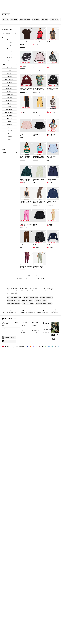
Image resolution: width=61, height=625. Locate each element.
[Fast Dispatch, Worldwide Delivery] (43, 311)
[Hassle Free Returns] (23, 311)
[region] (30, 19)
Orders (22, 330)
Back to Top (55, 318)
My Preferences (34, 328)
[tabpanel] (11, 328)
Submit (18, 328)
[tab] (3, 325)
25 (38, 278)
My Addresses (34, 327)
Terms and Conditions (35, 330)
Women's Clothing (7, 13)
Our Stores (23, 332)
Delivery (22, 327)
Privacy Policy (34, 332)
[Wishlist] (32, 29)
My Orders (34, 325)
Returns (22, 328)
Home (3, 13)
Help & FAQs (23, 325)
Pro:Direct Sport (21, 346)
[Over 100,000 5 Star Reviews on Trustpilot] (10, 311)
